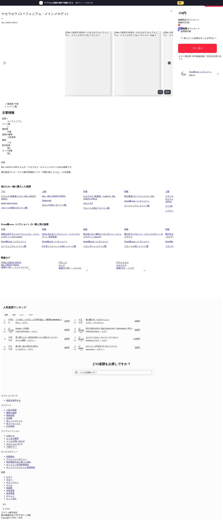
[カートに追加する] (218, 45)
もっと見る (11, 499)
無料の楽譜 (11, 413)
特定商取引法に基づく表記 (18, 462)
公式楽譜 (10, 426)
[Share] (171, 10)
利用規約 (10, 456)
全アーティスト (13, 423)
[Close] (182, 3)
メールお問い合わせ (15, 441)
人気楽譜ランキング (14, 307)
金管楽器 (10, 493)
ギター (9, 480)
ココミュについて (14, 444)
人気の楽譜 (11, 410)
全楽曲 (9, 418)
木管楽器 (10, 490)
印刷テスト (11, 447)
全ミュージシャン (14, 421)
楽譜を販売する (13, 400)
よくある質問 (12, 438)
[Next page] (169, 63)
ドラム (9, 485)
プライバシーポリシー (16, 459)
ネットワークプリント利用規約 (20, 467)
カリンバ (10, 496)
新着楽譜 (10, 415)
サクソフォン (12, 482)
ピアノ (9, 477)
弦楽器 (9, 488)
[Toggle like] (221, 45)
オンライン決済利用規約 (17, 465)
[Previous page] (4, 63)
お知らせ (10, 436)
